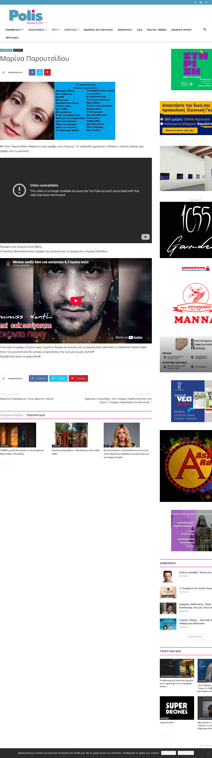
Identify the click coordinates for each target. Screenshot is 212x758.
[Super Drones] (177, 708)
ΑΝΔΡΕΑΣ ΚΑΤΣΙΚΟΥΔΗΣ (98, 29)
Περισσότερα (35, 415)
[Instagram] (200, 2)
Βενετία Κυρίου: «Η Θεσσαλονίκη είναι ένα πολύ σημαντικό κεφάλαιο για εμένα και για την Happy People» (126, 454)
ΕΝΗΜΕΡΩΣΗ (13, 29)
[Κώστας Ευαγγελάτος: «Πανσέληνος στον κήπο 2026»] (76, 435)
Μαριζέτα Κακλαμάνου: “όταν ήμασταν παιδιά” (27, 398)
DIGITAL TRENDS (157, 29)
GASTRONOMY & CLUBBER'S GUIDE (175, 676)
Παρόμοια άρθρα (11, 415)
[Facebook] (195, 2)
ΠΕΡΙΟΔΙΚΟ (12, 37)
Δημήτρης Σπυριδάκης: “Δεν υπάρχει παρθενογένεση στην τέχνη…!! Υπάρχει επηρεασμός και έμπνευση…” (118, 400)
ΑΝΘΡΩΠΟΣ (125, 29)
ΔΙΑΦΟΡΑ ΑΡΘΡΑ (181, 29)
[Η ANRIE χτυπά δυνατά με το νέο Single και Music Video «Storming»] (24, 435)
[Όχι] (208, 753)
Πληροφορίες (186, 753)
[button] (205, 29)
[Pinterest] (47, 72)
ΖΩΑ (139, 29)
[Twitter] (206, 2)
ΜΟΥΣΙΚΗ (18, 50)
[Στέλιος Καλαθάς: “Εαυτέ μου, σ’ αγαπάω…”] (168, 576)
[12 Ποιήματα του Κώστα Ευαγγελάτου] (168, 592)
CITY (54, 29)
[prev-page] (2, 464)
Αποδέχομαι (168, 753)
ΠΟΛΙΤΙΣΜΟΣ (36, 29)
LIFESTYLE (70, 29)
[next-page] (7, 464)
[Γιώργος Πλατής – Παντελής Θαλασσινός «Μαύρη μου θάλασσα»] (168, 624)
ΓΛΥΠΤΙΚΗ (57, 446)
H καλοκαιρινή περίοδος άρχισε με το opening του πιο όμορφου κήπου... (176, 683)
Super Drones (167, 722)
